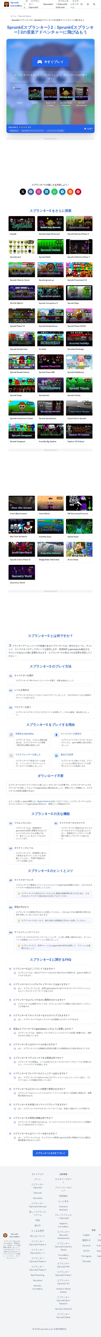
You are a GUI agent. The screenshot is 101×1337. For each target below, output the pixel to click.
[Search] (81, 4)
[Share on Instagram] (39, 192)
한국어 (86, 1250)
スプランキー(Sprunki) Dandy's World (63, 1246)
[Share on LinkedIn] (46, 192)
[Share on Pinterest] (78, 192)
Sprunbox (37, 1280)
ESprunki (38, 1192)
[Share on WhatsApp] (54, 192)
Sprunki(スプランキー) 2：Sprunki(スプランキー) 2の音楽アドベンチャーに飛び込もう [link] (48, 20)
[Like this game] (85, 129)
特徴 (38, 1220)
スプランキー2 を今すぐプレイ (50, 1153)
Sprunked (48, 4)
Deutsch (86, 1245)
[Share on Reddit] (70, 192)
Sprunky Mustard (63, 1308)
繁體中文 (86, 1240)
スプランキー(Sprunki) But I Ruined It (63, 1300)
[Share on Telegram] (62, 192)
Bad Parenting (37, 1275)
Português (87, 1256)
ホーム (13, 16)
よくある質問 (37, 1230)
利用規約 (63, 1196)
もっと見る (63, 1201)
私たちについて (37, 1236)
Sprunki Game (25, 16)
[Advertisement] (50, 158)
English (86, 1235)
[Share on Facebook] (31, 192)
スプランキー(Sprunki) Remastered (63, 1235)
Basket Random (44, 801)
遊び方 (37, 1225)
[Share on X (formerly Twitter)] (23, 192)
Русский (86, 1261)
